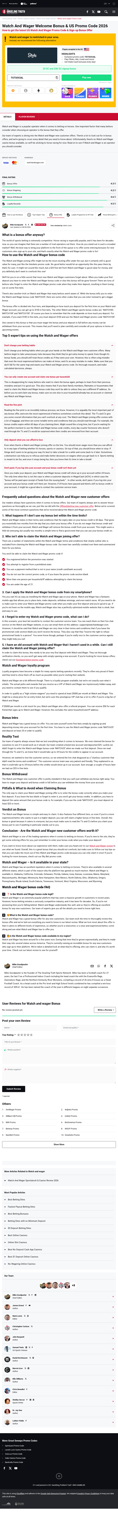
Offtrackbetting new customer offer (77, 506)
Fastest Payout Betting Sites (21, 1206)
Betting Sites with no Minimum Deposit (26, 1221)
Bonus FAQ (58, 215)
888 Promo (11, 1122)
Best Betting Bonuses (18, 1214)
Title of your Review (13, 1042)
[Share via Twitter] (111, 966)
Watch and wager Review (46, 19)
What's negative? (14, 1070)
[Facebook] (87, 12)
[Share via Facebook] (105, 966)
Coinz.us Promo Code (13, 1454)
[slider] (25, 1034)
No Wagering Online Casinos (21, 1264)
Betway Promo (12, 1129)
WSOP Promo (71, 1129)
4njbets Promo (71, 1109)
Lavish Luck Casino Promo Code (18, 1450)
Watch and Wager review (101, 846)
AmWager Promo (13, 1109)
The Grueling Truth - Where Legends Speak (18, 19)
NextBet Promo (12, 1135)
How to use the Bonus (15, 215)
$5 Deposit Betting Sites (19, 1228)
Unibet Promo (71, 1116)
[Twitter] (93, 12)
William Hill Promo (14, 1116)
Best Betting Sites (16, 1199)
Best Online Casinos (17, 1235)
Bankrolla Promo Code (14, 1462)
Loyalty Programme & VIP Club (82, 215)
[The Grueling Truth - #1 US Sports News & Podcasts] (13, 11)
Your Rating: (9, 1035)
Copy (56, 78)
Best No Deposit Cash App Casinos (25, 1249)
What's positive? (14, 1050)
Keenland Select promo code (30, 660)
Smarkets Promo (72, 1135)
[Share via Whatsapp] (98, 966)
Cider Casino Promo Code (15, 1458)
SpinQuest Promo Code (14, 1446)
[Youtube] (99, 12)
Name (7, 1028)
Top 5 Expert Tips (38, 215)
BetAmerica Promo (73, 1122)
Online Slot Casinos (17, 1242)
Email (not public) (71, 1028)
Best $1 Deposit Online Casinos (23, 1256)
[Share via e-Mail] (92, 966)
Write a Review (105, 1010)
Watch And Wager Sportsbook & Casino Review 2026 (33, 1180)
